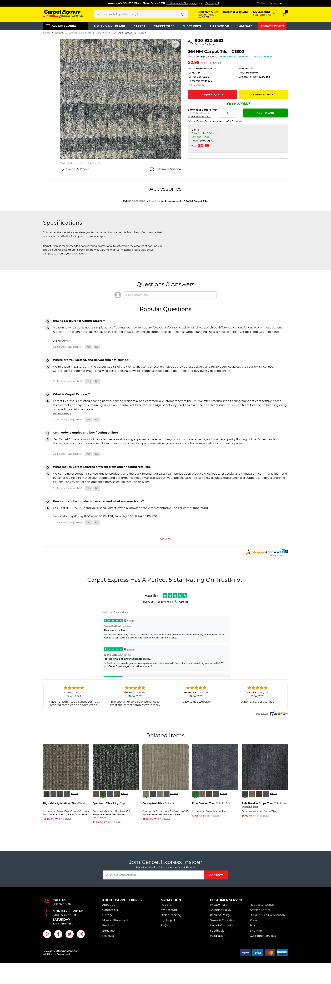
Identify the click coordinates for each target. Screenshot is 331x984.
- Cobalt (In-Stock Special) (264, 805)
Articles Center (260, 910)
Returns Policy (220, 915)
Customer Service (226, 900)
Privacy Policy (219, 904)
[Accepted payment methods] (264, 952)
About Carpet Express (122, 900)
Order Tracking (171, 915)
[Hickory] (209, 794)
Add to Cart (265, 113)
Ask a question (262, 57)
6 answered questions (234, 57)
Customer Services (263, 935)
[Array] (53, 794)
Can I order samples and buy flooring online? (85, 432)
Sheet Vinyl (192, 26)
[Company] (46, 794)
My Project (168, 920)
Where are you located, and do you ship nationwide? (91, 360)
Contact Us (110, 910)
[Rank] (67, 794)
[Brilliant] (146, 794)
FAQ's (164, 925)
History (107, 915)
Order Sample (263, 95)
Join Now (216, 875)
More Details (196, 85)
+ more (74, 794)
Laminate (244, 26)
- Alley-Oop (109, 803)
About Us (108, 904)
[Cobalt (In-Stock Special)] (245, 794)
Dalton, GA (212, 3)
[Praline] (202, 794)
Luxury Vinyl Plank (108, 26)
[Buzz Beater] (96, 794)
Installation (217, 935)
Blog (253, 925)
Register (166, 904)
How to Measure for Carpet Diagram (79, 320)
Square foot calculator (199, 116)
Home (47, 33)
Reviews (108, 935)
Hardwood (219, 26)
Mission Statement (115, 920)
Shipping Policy (220, 910)
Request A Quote (262, 904)
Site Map (256, 930)
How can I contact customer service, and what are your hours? (98, 501)
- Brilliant (158, 803)
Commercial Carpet (79, 33)
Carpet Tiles (164, 26)
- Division (65, 803)
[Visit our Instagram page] (81, 934)
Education (109, 930)
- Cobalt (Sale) (211, 803)
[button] (264, 13)
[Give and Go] (110, 794)
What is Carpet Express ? (71, 394)
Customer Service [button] (268, 3)
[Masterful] (160, 794)
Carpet (139, 26)
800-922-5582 (136, 201)
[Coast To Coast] (117, 794)
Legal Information (222, 925)
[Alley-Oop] (103, 794)
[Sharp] (166, 794)
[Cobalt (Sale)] (195, 794)
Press (253, 920)
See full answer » (62, 341)
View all (165, 539)
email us (154, 201)
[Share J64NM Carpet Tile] (175, 44)
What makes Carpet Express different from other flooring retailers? (102, 467)
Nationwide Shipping (182, 3)
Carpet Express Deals (204, 57)
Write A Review (69, 163)
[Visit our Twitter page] (70, 934)
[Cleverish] (153, 794)
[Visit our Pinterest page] (47, 934)
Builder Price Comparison (267, 915)
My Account (172, 900)
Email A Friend (91, 163)
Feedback (217, 930)
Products (108, 925)
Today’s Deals (272, 26)
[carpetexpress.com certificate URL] (271, 713)
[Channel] (60, 794)
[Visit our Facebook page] (58, 934)
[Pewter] (216, 794)
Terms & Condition (222, 920)
